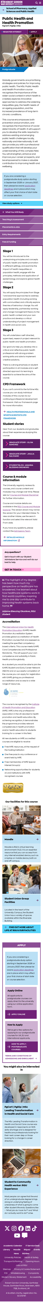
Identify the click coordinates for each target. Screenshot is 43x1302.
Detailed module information (13, 539)
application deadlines (23, 970)
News (16, 1254)
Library (6, 1250)
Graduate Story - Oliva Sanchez (21, 444)
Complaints (33, 1273)
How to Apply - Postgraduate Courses (19, 1047)
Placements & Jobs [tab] (11, 227)
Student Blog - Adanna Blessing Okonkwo (21, 466)
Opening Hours (32, 1261)
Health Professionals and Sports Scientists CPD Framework (19, 415)
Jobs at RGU (21, 1265)
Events (37, 1250)
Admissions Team (22, 531)
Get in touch (13, 569)
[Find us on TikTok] (34, 1230)
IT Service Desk (33, 1246)
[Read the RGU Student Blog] (24, 1237)
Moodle (16, 1250)
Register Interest (12, 32)
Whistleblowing (18, 1273)
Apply (33, 32)
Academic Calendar (12, 1246)
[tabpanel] (21, 395)
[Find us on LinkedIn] (27, 1230)
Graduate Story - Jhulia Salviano (21, 455)
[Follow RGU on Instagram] (14, 1230)
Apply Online (18, 1014)
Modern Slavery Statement (14, 1277)
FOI (5, 1273)
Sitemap (7, 1269)
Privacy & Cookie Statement (27, 1269)
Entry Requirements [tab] (11, 234)
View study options (11, 203)
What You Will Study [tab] (14, 212)
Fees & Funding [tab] (9, 242)
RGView (25, 1254)
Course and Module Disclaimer (24, 495)
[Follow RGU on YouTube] (17, 1237)
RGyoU (27, 1250)
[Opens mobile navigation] (40, 3)
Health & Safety (31, 1257)
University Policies (12, 1257)
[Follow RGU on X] (7, 1230)
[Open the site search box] (36, 3)
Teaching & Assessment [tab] (13, 220)
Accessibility (35, 1277)
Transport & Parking (13, 1261)
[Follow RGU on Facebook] (21, 1230)
